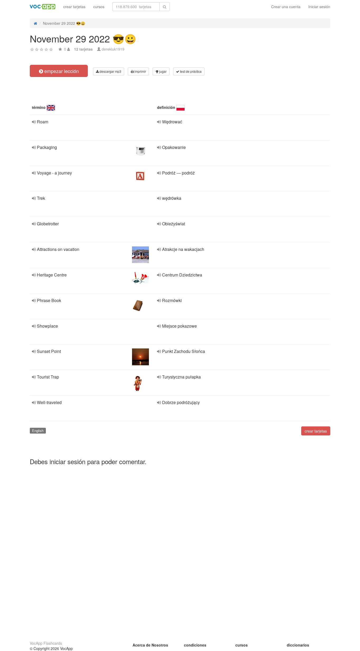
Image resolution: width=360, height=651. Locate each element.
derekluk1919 (113, 49)
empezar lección (61, 70)
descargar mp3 (110, 71)
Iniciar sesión (319, 6)
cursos (98, 6)
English (37, 430)
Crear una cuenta (285, 6)
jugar (162, 71)
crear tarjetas (74, 6)
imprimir (140, 71)
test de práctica (190, 71)
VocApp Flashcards (46, 643)
